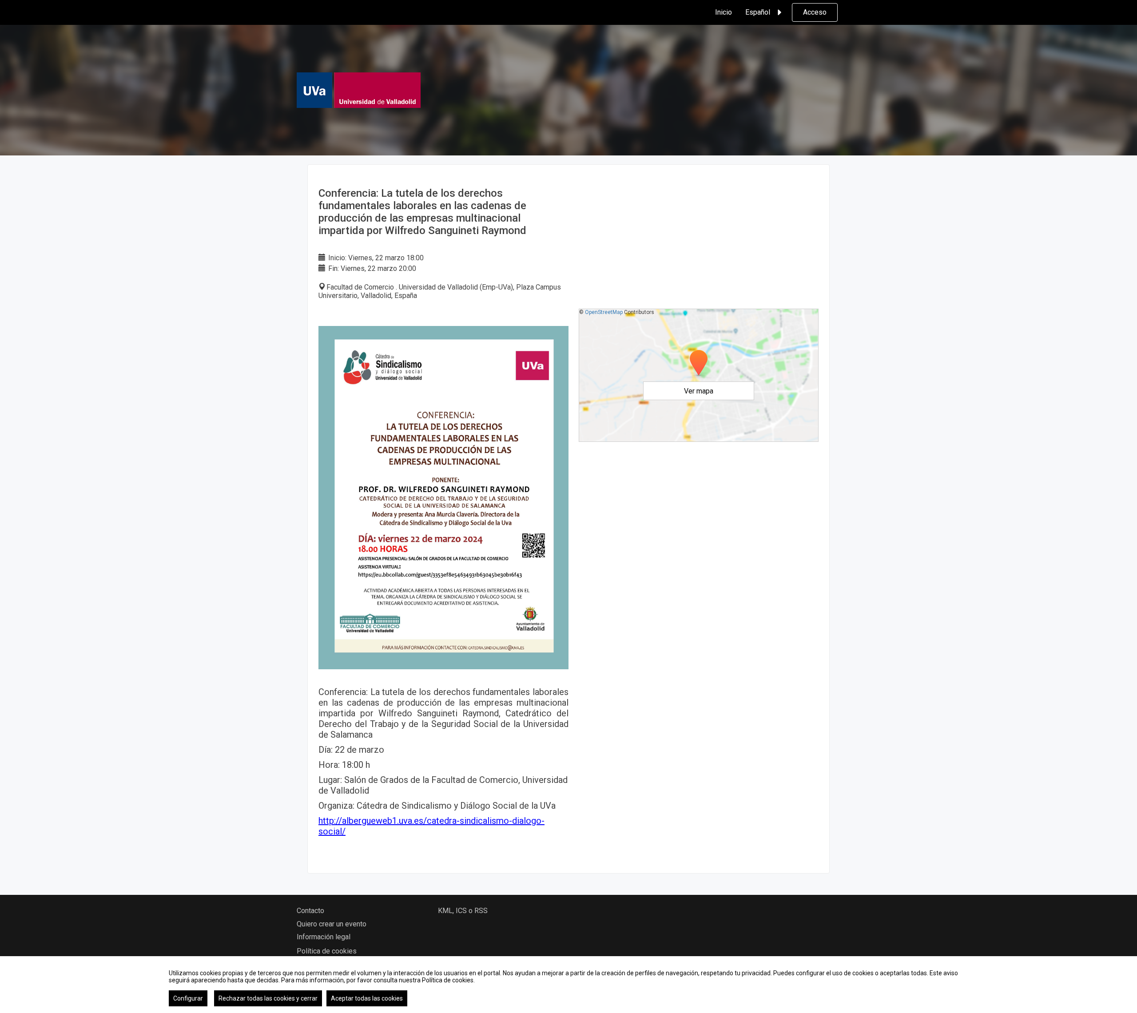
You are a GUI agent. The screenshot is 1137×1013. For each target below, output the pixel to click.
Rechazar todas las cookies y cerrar (268, 998)
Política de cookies (327, 951)
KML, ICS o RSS (463, 910)
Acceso (815, 12)
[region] (568, 984)
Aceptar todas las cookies (367, 998)
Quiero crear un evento (331, 924)
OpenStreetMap (604, 312)
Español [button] (757, 12)
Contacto (310, 910)
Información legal (323, 937)
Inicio (723, 12)
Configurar (188, 998)
